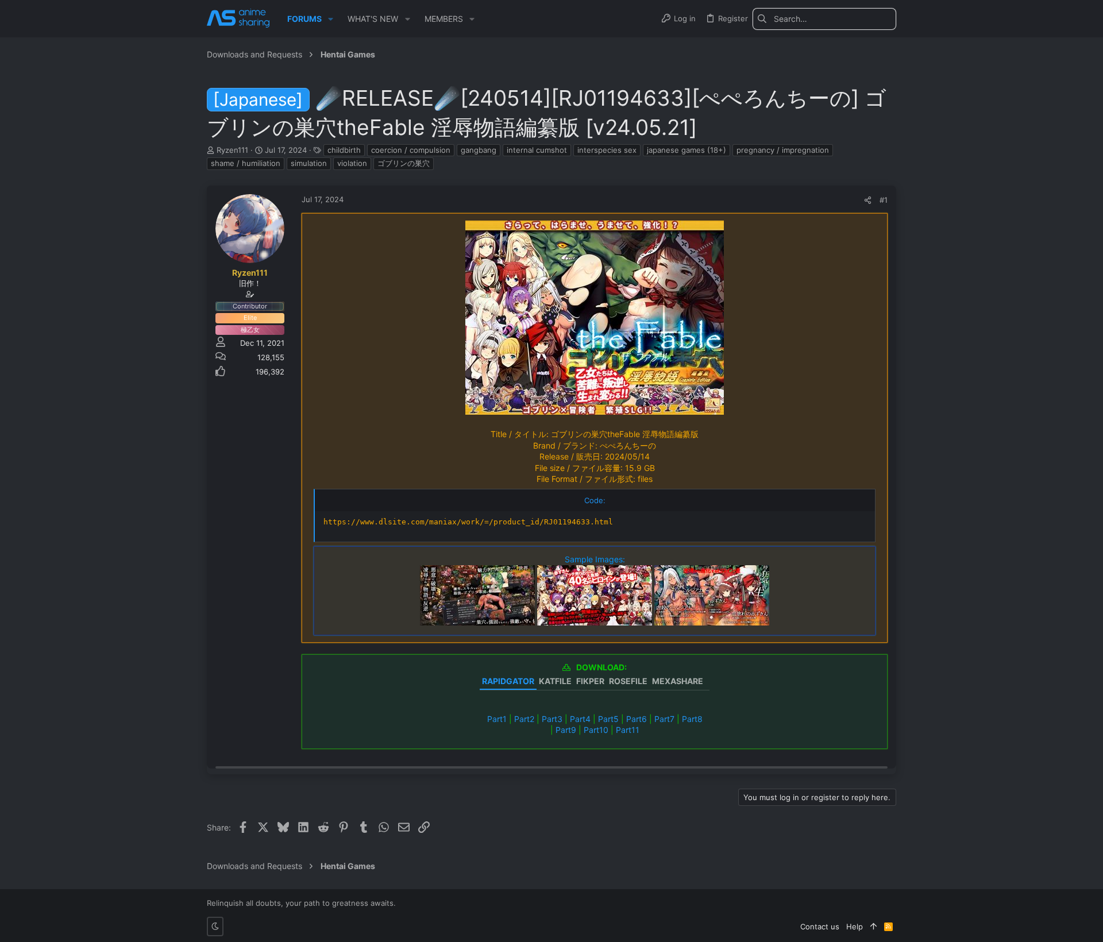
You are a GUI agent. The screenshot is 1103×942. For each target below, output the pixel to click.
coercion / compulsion (410, 150)
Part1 (497, 719)
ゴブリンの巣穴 (403, 163)
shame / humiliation (245, 163)
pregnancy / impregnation (782, 150)
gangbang (478, 150)
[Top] (873, 926)
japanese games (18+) (686, 150)
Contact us (819, 926)
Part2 (524, 719)
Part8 (692, 719)
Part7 (664, 719)
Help (854, 926)
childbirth (344, 150)
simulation (309, 163)
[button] (330, 19)
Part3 (552, 719)
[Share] (868, 200)
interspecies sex (607, 150)
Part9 (566, 730)
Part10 (596, 730)
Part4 (580, 719)
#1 (884, 199)
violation (352, 163)
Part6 (636, 719)
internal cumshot (537, 150)
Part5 (608, 719)
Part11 (627, 730)
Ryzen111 (232, 150)
